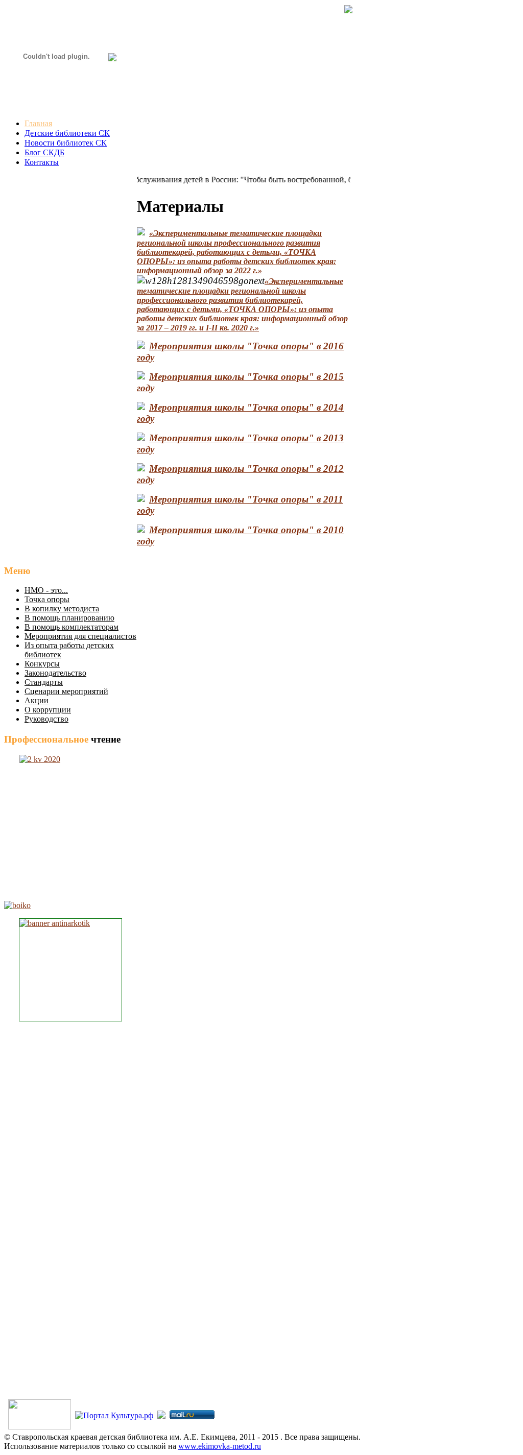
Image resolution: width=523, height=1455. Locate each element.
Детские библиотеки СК (67, 133)
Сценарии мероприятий (66, 691)
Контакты (42, 162)
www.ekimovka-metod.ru (219, 1446)
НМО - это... (46, 590)
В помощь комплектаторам (71, 627)
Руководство (46, 718)
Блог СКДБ (44, 152)
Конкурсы (42, 663)
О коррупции (48, 709)
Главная (38, 123)
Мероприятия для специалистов (80, 636)
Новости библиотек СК (66, 143)
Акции (37, 700)
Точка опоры (47, 599)
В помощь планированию (69, 617)
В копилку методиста (62, 608)
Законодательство (55, 673)
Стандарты (44, 682)
